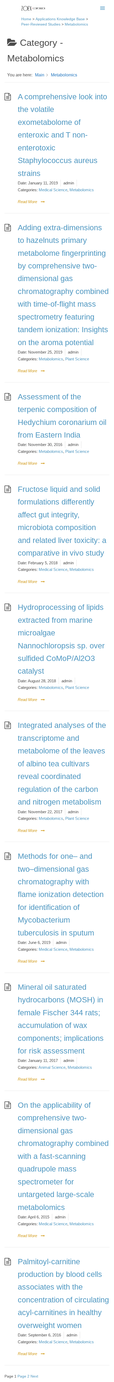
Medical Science (53, 190)
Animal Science (51, 1067)
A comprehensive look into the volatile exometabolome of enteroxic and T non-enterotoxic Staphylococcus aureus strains (62, 135)
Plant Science (77, 359)
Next (34, 1376)
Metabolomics (81, 190)
